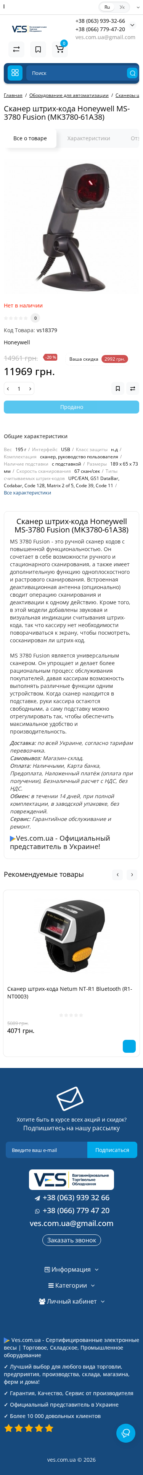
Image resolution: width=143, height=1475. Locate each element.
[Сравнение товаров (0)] (16, 49)
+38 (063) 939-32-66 (100, 20)
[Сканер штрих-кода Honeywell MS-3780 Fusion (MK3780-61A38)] (71, 226)
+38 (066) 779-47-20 (100, 29)
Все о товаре (30, 138)
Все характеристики (27, 492)
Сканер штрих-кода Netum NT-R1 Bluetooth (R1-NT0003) (69, 992)
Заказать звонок (71, 1240)
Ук (122, 7)
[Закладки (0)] (38, 49)
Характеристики (88, 138)
